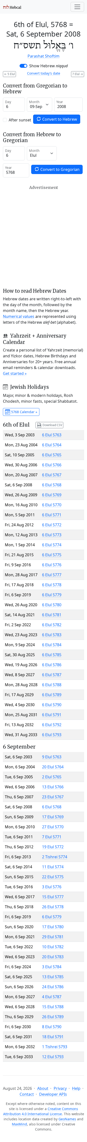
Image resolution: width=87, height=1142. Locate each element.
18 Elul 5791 (53, 1036)
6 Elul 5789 (51, 694)
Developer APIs (53, 1094)
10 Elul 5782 (53, 946)
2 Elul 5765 (51, 777)
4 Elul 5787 (51, 996)
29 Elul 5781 (53, 936)
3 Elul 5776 (51, 886)
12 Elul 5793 (53, 1056)
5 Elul (9, 74)
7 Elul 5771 (51, 836)
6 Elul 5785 (51, 654)
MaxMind (19, 1124)
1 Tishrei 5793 (54, 1046)
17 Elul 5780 (53, 926)
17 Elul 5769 (53, 817)
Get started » (15, 373)
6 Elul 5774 (51, 544)
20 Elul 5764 (53, 767)
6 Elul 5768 (51, 485)
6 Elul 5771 (51, 514)
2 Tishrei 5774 (54, 856)
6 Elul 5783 (51, 634)
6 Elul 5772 (51, 524)
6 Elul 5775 (51, 554)
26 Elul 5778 (53, 906)
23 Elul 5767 (53, 797)
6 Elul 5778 (51, 584)
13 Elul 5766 (53, 787)
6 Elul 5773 (51, 534)
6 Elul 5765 (51, 455)
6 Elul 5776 (51, 564)
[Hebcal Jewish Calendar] (12, 7)
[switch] (23, 66)
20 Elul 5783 (53, 956)
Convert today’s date (43, 73)
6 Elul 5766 (51, 465)
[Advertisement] (43, 236)
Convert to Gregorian (59, 169)
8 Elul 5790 (51, 1026)
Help (76, 1088)
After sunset (20, 120)
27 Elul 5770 (53, 827)
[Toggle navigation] (77, 7)
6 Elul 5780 (51, 604)
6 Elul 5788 (51, 684)
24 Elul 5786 (53, 986)
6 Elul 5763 (51, 435)
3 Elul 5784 (51, 966)
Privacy (60, 1088)
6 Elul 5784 (51, 644)
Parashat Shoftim (43, 56)
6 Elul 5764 (51, 445)
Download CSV (52, 425)
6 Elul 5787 (51, 674)
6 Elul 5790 (51, 704)
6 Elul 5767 (51, 475)
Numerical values (18, 316)
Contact (27, 1094)
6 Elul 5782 (51, 624)
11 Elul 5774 (53, 866)
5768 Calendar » (23, 412)
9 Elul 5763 (51, 757)
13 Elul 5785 (53, 976)
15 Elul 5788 (53, 1006)
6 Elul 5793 (51, 734)
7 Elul (77, 74)
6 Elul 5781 (51, 614)
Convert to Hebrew (59, 119)
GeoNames (67, 1119)
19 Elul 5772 (53, 846)
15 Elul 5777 (53, 896)
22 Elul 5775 (53, 876)
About (42, 1088)
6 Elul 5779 (51, 594)
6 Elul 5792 (51, 724)
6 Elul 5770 (51, 505)
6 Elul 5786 (51, 664)
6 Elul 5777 (51, 574)
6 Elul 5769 (51, 495)
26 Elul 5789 (53, 1016)
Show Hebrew (48, 65)
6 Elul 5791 (51, 714)
